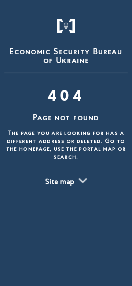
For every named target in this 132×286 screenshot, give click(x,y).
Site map (59, 182)
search (65, 157)
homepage (34, 149)
